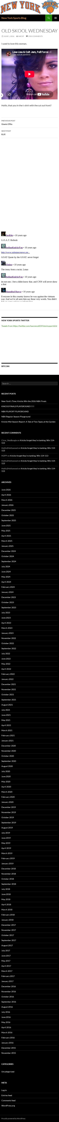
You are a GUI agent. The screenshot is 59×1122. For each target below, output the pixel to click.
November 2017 (8, 930)
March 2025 (6, 541)
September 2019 (8, 822)
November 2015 (8, 1053)
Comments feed (8, 1100)
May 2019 (5, 843)
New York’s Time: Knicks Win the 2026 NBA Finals (23, 401)
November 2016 (8, 991)
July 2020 (5, 771)
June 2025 (6, 525)
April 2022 (6, 669)
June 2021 (6, 715)
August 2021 (7, 705)
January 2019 (7, 863)
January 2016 (7, 1042)
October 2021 (7, 694)
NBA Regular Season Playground (15, 416)
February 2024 (8, 587)
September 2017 (8, 940)
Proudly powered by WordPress (13, 1118)
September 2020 (8, 761)
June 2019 (6, 838)
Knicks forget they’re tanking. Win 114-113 (29, 455)
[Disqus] (29, 184)
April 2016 (6, 1027)
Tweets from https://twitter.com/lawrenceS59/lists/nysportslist (29, 326)
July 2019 (5, 833)
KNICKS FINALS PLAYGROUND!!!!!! (17, 406)
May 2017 (5, 961)
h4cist (21, 36)
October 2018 (7, 879)
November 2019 (8, 812)
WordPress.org (8, 1105)
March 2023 (6, 628)
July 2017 (5, 950)
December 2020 (8, 745)
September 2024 (8, 561)
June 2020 (6, 776)
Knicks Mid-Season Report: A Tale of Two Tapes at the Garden (28, 421)
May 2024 (5, 577)
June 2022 (6, 658)
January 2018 (7, 920)
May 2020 (5, 781)
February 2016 (8, 1037)
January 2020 (7, 802)
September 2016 (8, 1002)
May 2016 (5, 1022)
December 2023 (8, 597)
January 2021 (7, 740)
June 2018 (6, 894)
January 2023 (7, 633)
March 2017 (6, 971)
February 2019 (8, 858)
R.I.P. (6, 133)
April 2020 (6, 786)
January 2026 (7, 505)
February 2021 (8, 735)
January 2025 (7, 546)
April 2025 (6, 536)
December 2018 (8, 868)
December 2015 (8, 1048)
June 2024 (6, 571)
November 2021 (8, 689)
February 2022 (8, 674)
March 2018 (6, 909)
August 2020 (7, 766)
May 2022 (5, 664)
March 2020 (6, 792)
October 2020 (7, 756)
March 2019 (6, 853)
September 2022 (8, 648)
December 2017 (8, 925)
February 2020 (8, 797)
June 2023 (6, 617)
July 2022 (5, 653)
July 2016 (5, 1012)
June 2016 (6, 1017)
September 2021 (8, 699)
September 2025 (8, 520)
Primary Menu (55, 18)
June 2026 (6, 489)
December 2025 (8, 510)
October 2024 (7, 556)
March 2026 (6, 500)
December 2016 (8, 986)
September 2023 (8, 607)
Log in (4, 1090)
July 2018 (5, 889)
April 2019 (6, 848)
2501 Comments (35, 36)
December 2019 (8, 807)
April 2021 (6, 725)
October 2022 (7, 643)
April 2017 (6, 966)
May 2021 (5, 720)
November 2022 (8, 638)
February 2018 (8, 914)
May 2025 (5, 530)
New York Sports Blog (13, 17)
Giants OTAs (8, 122)
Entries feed (6, 1095)
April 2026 (6, 495)
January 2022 (7, 679)
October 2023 (7, 602)
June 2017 (6, 955)
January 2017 (7, 981)
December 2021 (8, 684)
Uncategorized (7, 1071)
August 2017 (7, 945)
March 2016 (6, 1032)
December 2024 (8, 551)
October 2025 (7, 515)
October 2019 (7, 817)
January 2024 (7, 592)
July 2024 (5, 566)
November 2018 (8, 874)
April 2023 (6, 623)
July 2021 (5, 710)
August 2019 (7, 827)
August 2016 (7, 1007)
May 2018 (5, 899)
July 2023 (5, 612)
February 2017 (8, 976)
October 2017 (7, 935)
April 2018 (6, 904)
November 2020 (8, 751)
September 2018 (8, 884)
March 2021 (6, 730)
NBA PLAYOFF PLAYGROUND (15, 411)
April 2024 (6, 582)
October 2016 (7, 996)
